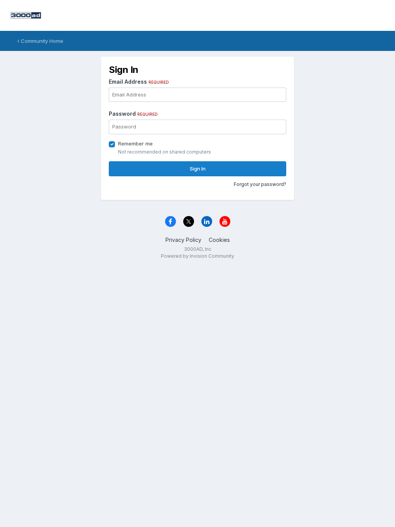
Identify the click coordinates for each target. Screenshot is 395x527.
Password (133, 113)
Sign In (198, 169)
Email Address (139, 81)
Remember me (135, 143)
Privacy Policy (183, 239)
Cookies (219, 239)
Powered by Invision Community (197, 256)
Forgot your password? (260, 184)
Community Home (41, 41)
